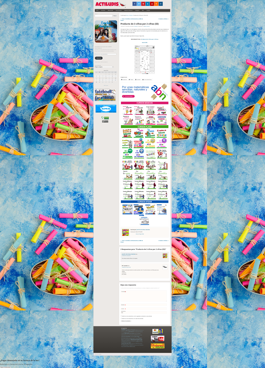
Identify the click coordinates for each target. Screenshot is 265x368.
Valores (131, 346)
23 (109, 80)
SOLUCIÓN (144, 42)
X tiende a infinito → (164, 19)
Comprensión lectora (139, 331)
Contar (122, 333)
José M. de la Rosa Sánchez (143, 229)
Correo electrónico (123, 310)
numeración (126, 343)
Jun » (107, 85)
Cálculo (126, 333)
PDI (138, 343)
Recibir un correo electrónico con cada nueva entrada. (132, 318)
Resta (122, 346)
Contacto (148, 10)
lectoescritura (124, 338)
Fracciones (131, 335)
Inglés (135, 336)
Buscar (96, 13)
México (137, 341)
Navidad (141, 341)
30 (109, 82)
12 (96, 78)
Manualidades (125, 340)
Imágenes (137, 10)
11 (115, 76)
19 (96, 80)
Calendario (131, 331)
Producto (131, 15)
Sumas (127, 346)
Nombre (123, 305)
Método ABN (110, 10)
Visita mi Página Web (140, 234)
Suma (125, 346)
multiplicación (124, 341)
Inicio (97, 10)
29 (105, 82)
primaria (140, 343)
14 (102, 78)
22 (105, 80)
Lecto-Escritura (119, 10)
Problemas (124, 345)
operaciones (133, 343)
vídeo (134, 346)
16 (109, 78)
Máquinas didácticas (132, 341)
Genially (140, 335)
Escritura (127, 335)
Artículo (126, 331)
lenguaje (136, 338)
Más (143, 10)
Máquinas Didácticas (128, 10)
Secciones (103, 10)
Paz (136, 343)
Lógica (140, 338)
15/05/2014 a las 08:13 (126, 255)
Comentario (123, 292)
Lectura (130, 338)
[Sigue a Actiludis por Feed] (156, 4)
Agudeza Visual (130, 330)
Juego (138, 336)
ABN (145, 26)
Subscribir (98, 58)
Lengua (133, 338)
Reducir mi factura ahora (5, 367)
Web (122, 312)
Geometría (123, 336)
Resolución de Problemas (138, 345)
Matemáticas (136, 340)
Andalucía (137, 330)
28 (102, 82)
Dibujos (135, 333)
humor (128, 336)
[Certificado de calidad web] (105, 119)
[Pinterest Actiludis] (157, 345)
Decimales (131, 333)
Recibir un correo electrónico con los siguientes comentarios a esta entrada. (137, 316)
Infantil (132, 336)
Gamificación (136, 335)
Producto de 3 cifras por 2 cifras (149, 39)
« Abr (105, 85)
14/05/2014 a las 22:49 (126, 267)
